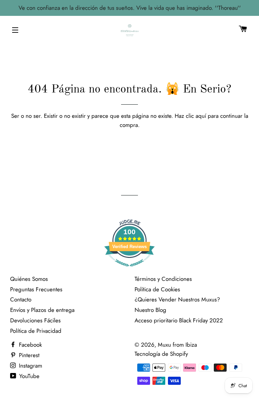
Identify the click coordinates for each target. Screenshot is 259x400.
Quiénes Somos (29, 279)
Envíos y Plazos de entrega (42, 310)
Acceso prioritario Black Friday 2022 (179, 320)
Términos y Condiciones (163, 279)
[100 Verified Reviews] (129, 270)
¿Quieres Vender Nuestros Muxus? (177, 299)
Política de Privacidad (35, 331)
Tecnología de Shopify (161, 354)
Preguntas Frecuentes (36, 289)
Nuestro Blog (150, 310)
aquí (201, 116)
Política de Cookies (157, 289)
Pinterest (28, 355)
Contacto (20, 299)
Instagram (29, 366)
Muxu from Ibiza (177, 345)
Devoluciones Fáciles (35, 320)
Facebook (29, 345)
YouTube (28, 376)
